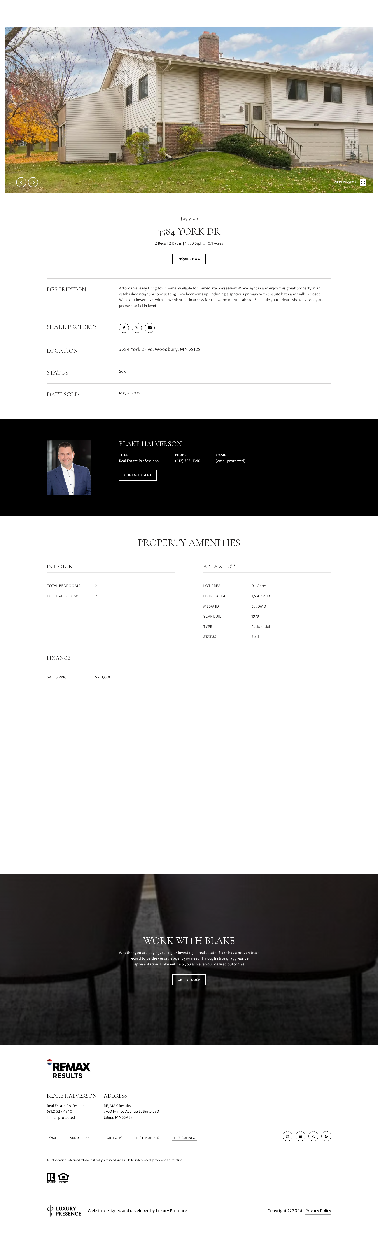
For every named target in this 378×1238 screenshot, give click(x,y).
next (33, 182)
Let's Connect (184, 1138)
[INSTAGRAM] (287, 1136)
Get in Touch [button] (189, 980)
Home (52, 1138)
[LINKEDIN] (300, 1136)
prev (21, 182)
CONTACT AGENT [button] (138, 475)
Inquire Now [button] (189, 259)
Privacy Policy (318, 1210)
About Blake (80, 1138)
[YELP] (313, 1136)
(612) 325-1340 (187, 461)
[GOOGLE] (326, 1136)
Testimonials (147, 1138)
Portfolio (114, 1138)
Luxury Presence (171, 1210)
